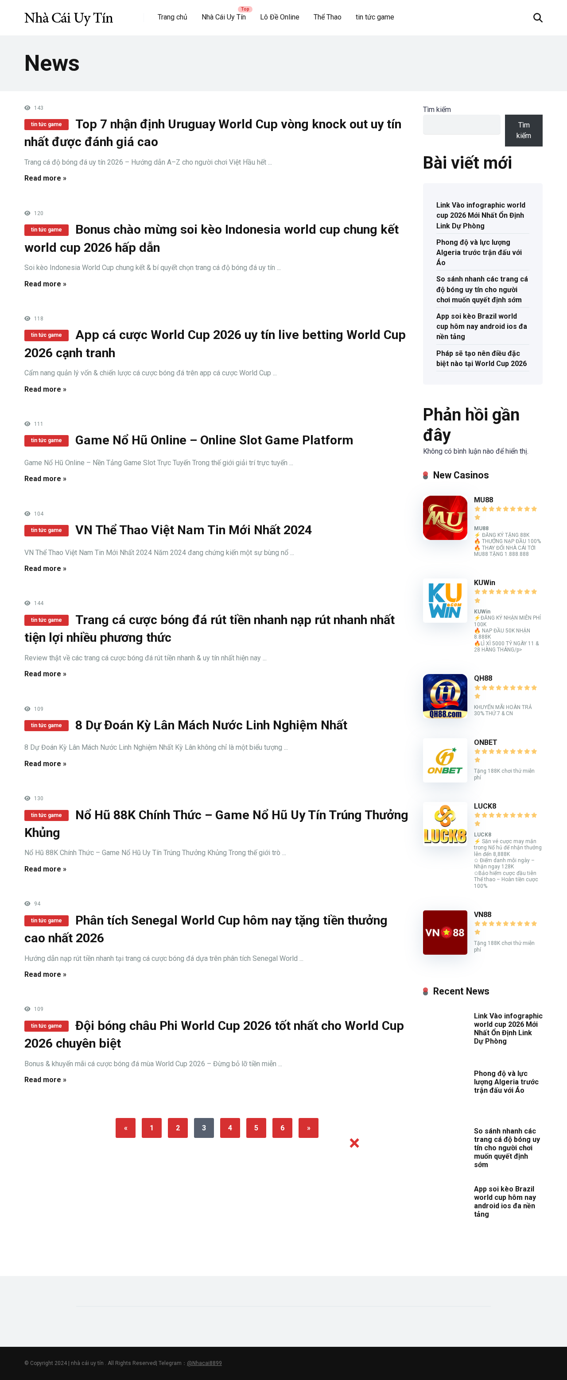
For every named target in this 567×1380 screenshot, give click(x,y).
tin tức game (375, 17)
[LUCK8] (445, 844)
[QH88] (445, 716)
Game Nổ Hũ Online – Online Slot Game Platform (214, 440)
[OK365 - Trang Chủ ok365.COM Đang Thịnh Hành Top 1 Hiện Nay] (68, 14)
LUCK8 (485, 806)
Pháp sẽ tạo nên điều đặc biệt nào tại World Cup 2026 (481, 358)
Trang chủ (172, 17)
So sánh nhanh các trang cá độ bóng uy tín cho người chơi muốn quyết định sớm (482, 289)
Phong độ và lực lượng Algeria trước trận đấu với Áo (479, 252)
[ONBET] (445, 780)
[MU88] (445, 537)
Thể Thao (328, 17)
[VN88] (445, 952)
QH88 (483, 678)
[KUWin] (445, 620)
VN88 (482, 914)
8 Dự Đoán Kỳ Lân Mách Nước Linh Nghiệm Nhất (211, 725)
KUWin (484, 582)
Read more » (45, 178)
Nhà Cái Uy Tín (224, 17)
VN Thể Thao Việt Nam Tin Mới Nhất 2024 (193, 530)
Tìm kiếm (437, 109)
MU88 (483, 500)
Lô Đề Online (279, 17)
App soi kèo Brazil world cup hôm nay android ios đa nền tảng (481, 326)
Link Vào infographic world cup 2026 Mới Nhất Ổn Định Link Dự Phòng (480, 215)
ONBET (485, 742)
